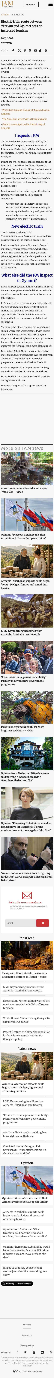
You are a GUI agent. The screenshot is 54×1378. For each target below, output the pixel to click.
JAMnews (7, 38)
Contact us (27, 1335)
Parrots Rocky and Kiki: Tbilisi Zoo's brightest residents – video (22, 728)
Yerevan (6, 43)
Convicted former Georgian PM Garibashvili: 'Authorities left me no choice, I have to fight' (24, 1150)
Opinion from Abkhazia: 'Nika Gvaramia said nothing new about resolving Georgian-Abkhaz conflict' (25, 777)
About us (27, 1325)
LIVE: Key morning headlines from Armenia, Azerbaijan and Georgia (21, 632)
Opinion (27, 1163)
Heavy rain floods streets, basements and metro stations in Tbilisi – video (24, 975)
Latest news (27, 1049)
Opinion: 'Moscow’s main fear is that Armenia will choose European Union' (23, 536)
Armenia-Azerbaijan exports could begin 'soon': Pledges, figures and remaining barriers (25, 584)
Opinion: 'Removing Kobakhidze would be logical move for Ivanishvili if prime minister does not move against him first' (26, 827)
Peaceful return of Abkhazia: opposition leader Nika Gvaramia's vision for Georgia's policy (26, 1035)
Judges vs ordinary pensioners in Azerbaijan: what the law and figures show (25, 1271)
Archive (6, 14)
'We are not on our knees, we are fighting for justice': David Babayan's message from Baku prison (26, 877)
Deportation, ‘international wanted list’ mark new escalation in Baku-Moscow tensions (27, 1004)
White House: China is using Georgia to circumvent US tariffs (26, 1020)
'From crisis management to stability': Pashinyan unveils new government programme (24, 681)
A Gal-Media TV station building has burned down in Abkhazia (24, 1134)
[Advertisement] (27, 419)
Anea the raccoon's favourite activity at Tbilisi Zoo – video (24, 490)
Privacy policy (27, 1346)
